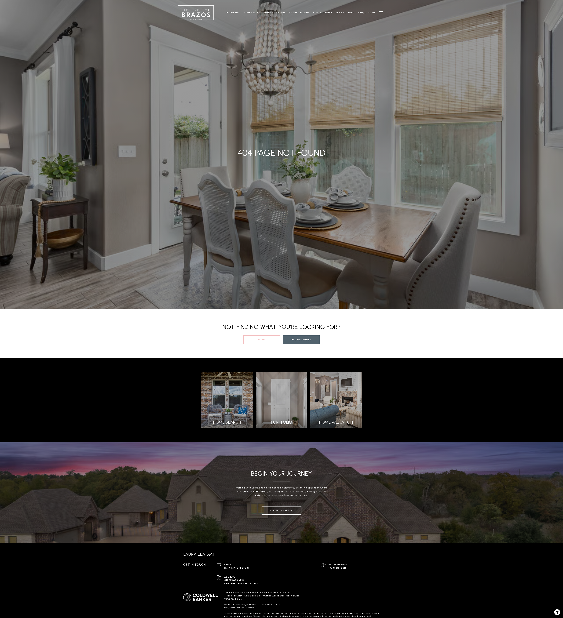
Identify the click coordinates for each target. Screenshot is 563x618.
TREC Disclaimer (233, 599)
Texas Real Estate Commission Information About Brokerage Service (261, 595)
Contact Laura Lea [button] (282, 510)
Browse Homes (301, 339)
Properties (233, 12)
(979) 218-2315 (337, 568)
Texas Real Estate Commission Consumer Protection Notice (257, 592)
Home (261, 339)
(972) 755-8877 (272, 605)
